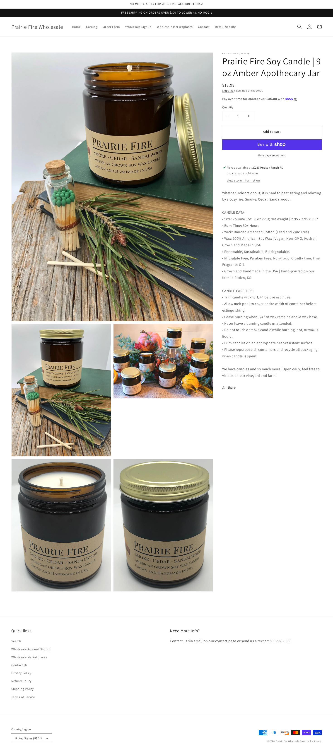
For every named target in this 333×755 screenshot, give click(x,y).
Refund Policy (21, 681)
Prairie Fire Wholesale (287, 741)
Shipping (228, 90)
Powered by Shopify (311, 741)
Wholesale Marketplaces (29, 657)
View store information (243, 180)
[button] (299, 27)
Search (16, 641)
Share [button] (231, 387)
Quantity (228, 107)
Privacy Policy (21, 673)
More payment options (272, 155)
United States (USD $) (29, 738)
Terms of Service (23, 697)
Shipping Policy (22, 689)
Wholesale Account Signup (30, 649)
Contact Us (19, 665)
